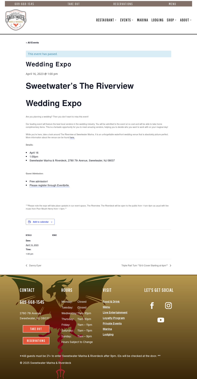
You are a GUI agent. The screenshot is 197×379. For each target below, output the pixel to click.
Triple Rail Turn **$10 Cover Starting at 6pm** (144, 265)
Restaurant (105, 20)
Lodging (157, 20)
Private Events (112, 323)
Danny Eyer (35, 265)
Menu (172, 4)
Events (125, 20)
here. (72, 137)
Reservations (123, 4)
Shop (170, 20)
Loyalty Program (114, 318)
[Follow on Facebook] (152, 305)
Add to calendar (41, 221)
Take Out (74, 4)
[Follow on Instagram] (168, 305)
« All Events (32, 42)
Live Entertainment (115, 312)
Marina (142, 20)
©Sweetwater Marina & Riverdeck (45, 363)
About (184, 20)
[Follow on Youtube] (160, 320)
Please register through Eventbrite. (50, 185)
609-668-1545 (24, 4)
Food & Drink (111, 301)
